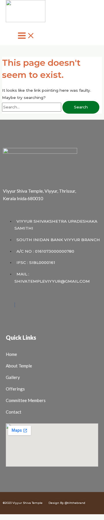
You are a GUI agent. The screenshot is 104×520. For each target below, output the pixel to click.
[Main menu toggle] (26, 36)
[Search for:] (32, 107)
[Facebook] (14, 304)
